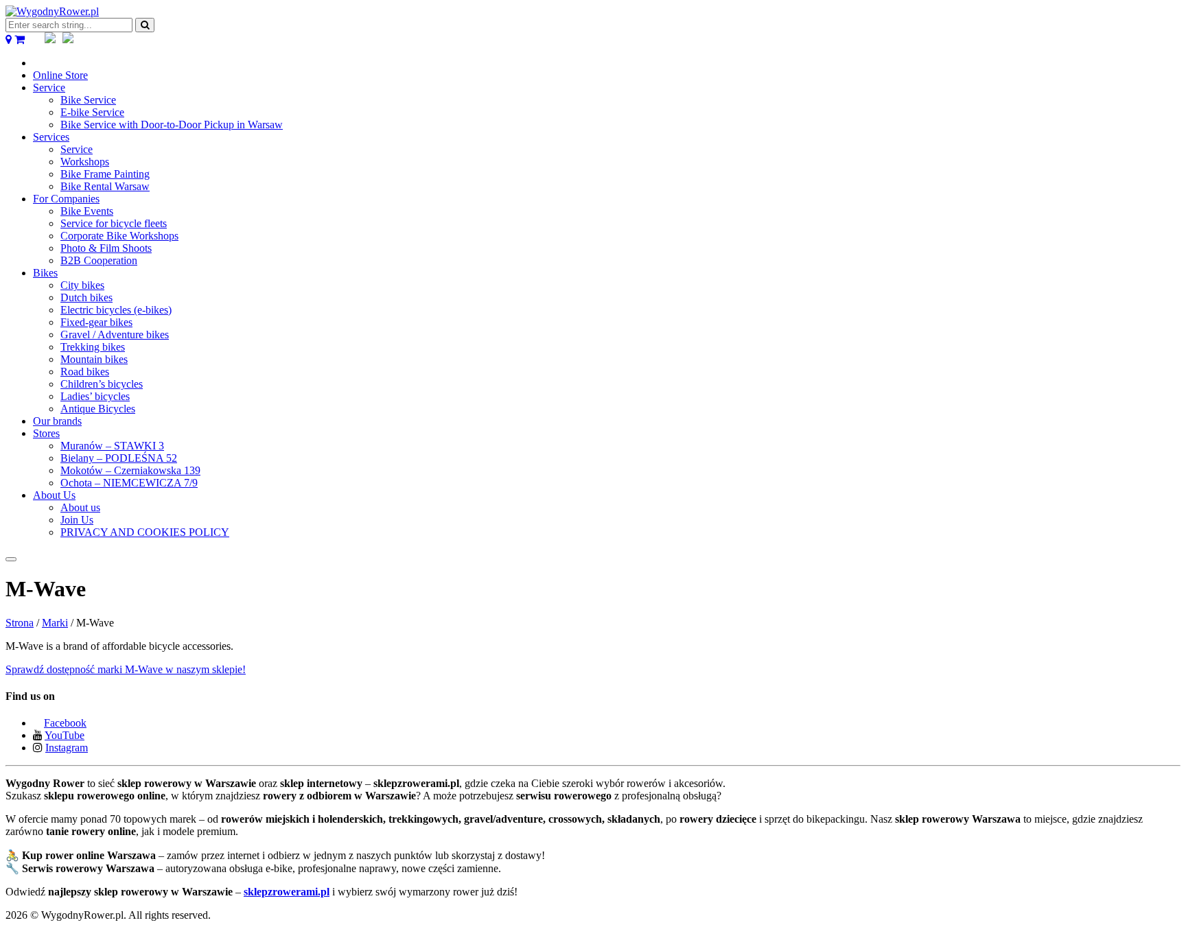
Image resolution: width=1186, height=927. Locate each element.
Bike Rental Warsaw (105, 186)
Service (76, 149)
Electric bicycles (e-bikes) (116, 310)
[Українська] (67, 39)
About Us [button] (54, 495)
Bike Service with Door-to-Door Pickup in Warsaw (171, 124)
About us (80, 507)
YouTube (64, 735)
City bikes (82, 285)
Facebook (65, 723)
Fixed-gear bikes (96, 322)
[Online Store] (19, 39)
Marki (55, 623)
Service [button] (49, 87)
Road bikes (84, 371)
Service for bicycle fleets (113, 223)
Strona (19, 623)
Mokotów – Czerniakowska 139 (130, 470)
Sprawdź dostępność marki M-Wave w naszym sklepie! (125, 669)
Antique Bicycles (97, 408)
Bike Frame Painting (105, 174)
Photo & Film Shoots (106, 248)
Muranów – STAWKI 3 (112, 445)
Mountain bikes (94, 359)
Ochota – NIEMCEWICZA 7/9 (129, 483)
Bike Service (88, 100)
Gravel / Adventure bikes (114, 334)
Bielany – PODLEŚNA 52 (118, 458)
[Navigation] (10, 559)
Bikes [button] (45, 273)
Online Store (60, 75)
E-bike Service (92, 112)
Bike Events (86, 211)
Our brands (57, 421)
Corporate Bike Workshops (119, 236)
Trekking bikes (92, 347)
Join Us (76, 520)
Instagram (66, 747)
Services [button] (51, 137)
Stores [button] (46, 433)
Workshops (84, 161)
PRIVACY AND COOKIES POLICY (144, 532)
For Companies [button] (66, 198)
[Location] (8, 39)
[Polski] (50, 39)
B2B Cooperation (98, 260)
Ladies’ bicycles (95, 396)
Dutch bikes (86, 297)
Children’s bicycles (101, 384)
